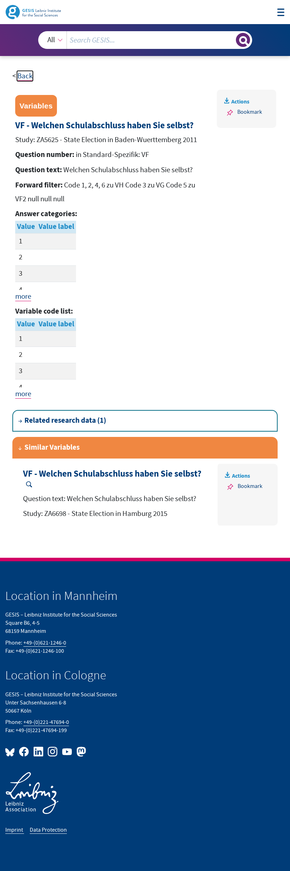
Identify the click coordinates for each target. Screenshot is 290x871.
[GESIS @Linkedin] (38, 751)
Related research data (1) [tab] (65, 421)
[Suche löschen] (229, 40)
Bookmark (249, 112)
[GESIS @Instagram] (53, 751)
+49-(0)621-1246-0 (44, 643)
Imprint (14, 830)
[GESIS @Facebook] (24, 751)
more (23, 296)
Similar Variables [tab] (52, 448)
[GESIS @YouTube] (67, 751)
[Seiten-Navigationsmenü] (281, 13)
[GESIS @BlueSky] (11, 751)
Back (25, 76)
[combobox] (145, 40)
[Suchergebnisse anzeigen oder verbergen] (243, 40)
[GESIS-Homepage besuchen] (34, 11)
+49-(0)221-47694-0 (46, 722)
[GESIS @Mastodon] (80, 751)
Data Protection (48, 830)
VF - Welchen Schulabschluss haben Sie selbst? (112, 474)
